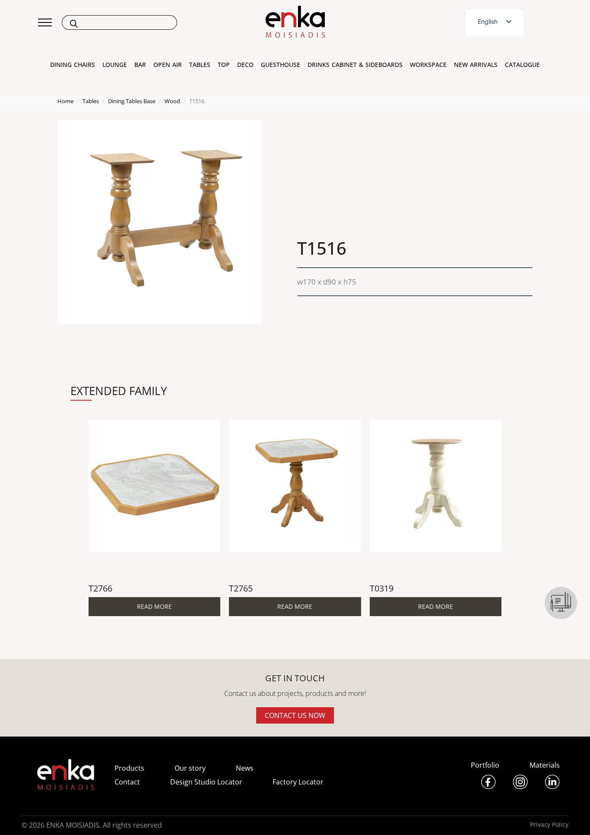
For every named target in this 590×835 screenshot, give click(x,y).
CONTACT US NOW (295, 715)
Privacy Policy (549, 824)
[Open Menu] (45, 22)
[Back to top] (571, 816)
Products (129, 768)
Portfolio (485, 765)
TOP (224, 65)
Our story (190, 768)
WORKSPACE (428, 65)
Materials (545, 765)
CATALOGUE (522, 65)
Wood (172, 101)
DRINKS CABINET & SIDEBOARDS (355, 65)
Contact (127, 782)
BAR (140, 65)
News (245, 768)
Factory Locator (298, 782)
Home (65, 101)
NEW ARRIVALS (476, 65)
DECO (245, 65)
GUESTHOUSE (280, 65)
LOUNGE (114, 65)
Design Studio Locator (206, 782)
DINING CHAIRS (72, 65)
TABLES (199, 65)
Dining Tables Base (131, 101)
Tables (90, 101)
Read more (154, 606)
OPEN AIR (167, 65)
